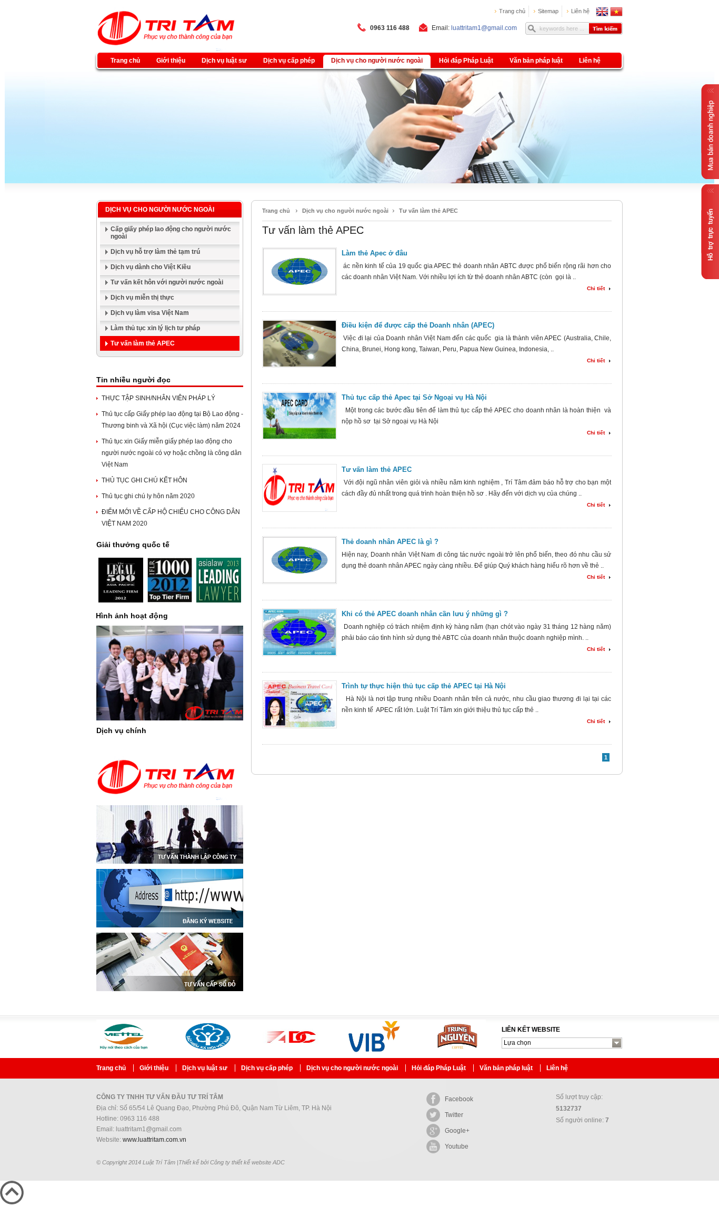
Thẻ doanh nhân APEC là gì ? (390, 542)
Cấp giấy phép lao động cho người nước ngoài (171, 232)
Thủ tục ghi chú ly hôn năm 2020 (148, 496)
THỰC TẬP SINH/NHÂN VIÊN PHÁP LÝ (158, 398)
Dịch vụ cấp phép (289, 60)
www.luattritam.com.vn (154, 1139)
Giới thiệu (170, 60)
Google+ (457, 1130)
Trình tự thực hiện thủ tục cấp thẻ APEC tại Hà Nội (424, 686)
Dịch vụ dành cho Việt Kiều (151, 267)
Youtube (456, 1146)
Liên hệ (580, 11)
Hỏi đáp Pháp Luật (466, 60)
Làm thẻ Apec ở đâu (374, 253)
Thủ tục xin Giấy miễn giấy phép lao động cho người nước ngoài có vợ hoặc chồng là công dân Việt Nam (172, 453)
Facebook (459, 1099)
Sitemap (548, 11)
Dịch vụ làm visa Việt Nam (150, 313)
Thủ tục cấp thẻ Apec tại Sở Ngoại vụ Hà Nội (414, 397)
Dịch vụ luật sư (224, 60)
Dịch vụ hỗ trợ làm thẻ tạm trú (155, 251)
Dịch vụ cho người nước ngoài (377, 60)
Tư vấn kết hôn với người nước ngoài (167, 282)
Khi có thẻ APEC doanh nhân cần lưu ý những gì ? (425, 614)
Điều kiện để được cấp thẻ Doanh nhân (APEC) (418, 325)
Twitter (454, 1115)
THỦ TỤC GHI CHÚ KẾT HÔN (144, 480)
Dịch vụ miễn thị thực (142, 297)
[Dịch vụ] (166, 803)
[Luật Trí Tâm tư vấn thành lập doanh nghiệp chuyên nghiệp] (152, 14)
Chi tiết (596, 288)
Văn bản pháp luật (536, 60)
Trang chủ (512, 11)
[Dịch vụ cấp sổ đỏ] (169, 994)
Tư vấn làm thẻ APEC (143, 343)
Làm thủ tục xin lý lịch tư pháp (155, 328)
